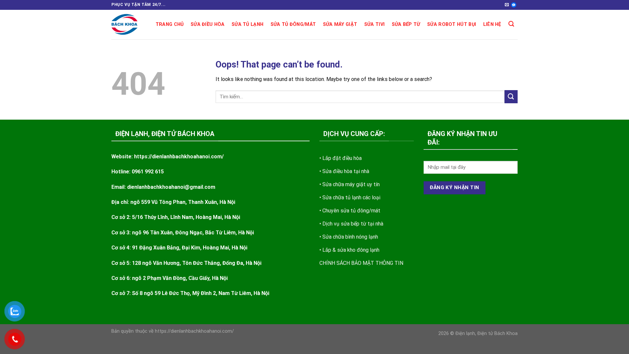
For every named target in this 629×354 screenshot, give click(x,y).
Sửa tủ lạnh (247, 24)
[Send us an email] (507, 5)
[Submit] (511, 96)
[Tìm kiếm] (511, 24)
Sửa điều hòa (207, 24)
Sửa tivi (374, 24)
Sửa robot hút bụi (451, 24)
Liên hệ (492, 24)
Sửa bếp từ (406, 24)
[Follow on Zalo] (513, 5)
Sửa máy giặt (340, 24)
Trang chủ (170, 24)
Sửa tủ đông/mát (293, 24)
